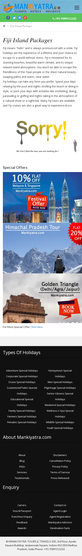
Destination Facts (60, 528)
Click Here (36, 326)
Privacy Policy (60, 466)
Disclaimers (60, 455)
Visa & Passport (22, 511)
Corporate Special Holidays (22, 376)
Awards (22, 528)
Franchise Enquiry (22, 516)
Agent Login (60, 511)
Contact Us (60, 505)
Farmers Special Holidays (22, 416)
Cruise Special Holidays (21, 382)
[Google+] (25, 17)
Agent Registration (60, 516)
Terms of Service (60, 472)
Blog (21, 461)
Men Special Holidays (60, 382)
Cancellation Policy (60, 461)
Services (22, 472)
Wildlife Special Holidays (60, 422)
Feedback (22, 522)
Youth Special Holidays (60, 428)
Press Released (60, 478)
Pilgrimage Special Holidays (60, 387)
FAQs (22, 466)
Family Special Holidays (22, 410)
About (21, 455)
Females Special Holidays (22, 422)
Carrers (22, 505)
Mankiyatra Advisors (60, 522)
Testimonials (22, 478)
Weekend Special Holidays (60, 405)
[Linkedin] (20, 17)
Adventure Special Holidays (22, 370)
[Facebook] (9, 17)
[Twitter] (15, 17)
